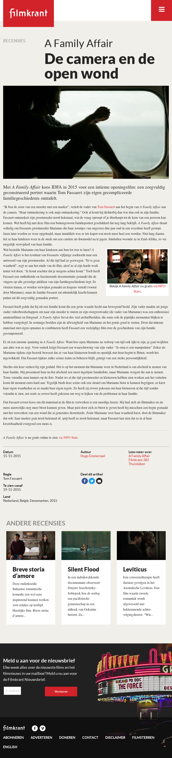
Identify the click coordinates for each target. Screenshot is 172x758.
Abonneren (13, 737)
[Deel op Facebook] (85, 481)
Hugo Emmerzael (93, 456)
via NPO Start (68, 437)
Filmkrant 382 (139, 460)
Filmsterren (143, 737)
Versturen (61, 691)
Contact (90, 737)
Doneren (67, 737)
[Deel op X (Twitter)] (92, 481)
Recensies (14, 40)
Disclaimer (115, 737)
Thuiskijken (137, 464)
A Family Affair (139, 456)
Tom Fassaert (106, 207)
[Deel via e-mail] (99, 481)
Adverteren (41, 737)
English (10, 747)
